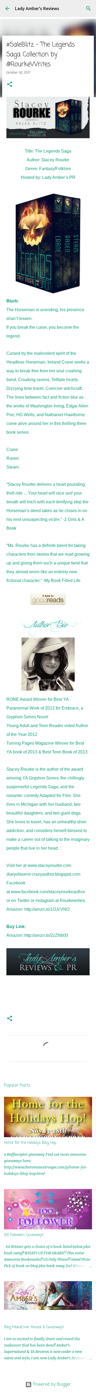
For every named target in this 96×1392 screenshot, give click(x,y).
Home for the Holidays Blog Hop (30, 1143)
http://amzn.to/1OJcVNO (47, 909)
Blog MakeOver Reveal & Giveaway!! (34, 1327)
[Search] (88, 8)
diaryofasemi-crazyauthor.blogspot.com (43, 874)
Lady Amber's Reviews (37, 8)
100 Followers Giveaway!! (24, 1235)
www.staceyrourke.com (49, 865)
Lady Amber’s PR (58, 177)
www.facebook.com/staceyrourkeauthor (48, 891)
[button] (9, 84)
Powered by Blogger (51, 1384)
